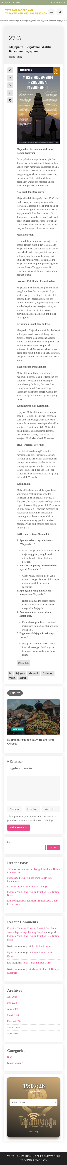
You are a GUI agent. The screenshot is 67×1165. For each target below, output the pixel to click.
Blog (19, 56)
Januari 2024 (13, 1027)
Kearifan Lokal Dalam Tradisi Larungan (27, 886)
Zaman (22, 677)
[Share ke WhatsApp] (10, 93)
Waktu (12, 677)
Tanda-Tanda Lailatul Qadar (36, 962)
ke (10, 673)
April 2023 (12, 1033)
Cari (9, 842)
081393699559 (57, 2)
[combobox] (33, 1102)
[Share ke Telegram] (10, 100)
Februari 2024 (14, 1021)
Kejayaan (20, 673)
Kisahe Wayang (15, 1063)
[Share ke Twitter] (10, 85)
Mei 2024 (12, 1002)
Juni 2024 (12, 996)
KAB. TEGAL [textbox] (19, 1102)
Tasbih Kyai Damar (41, 946)
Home (12, 56)
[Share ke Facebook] (10, 78)
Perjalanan (48, 673)
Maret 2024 (13, 1015)
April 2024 (12, 1009)
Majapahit (34, 673)
